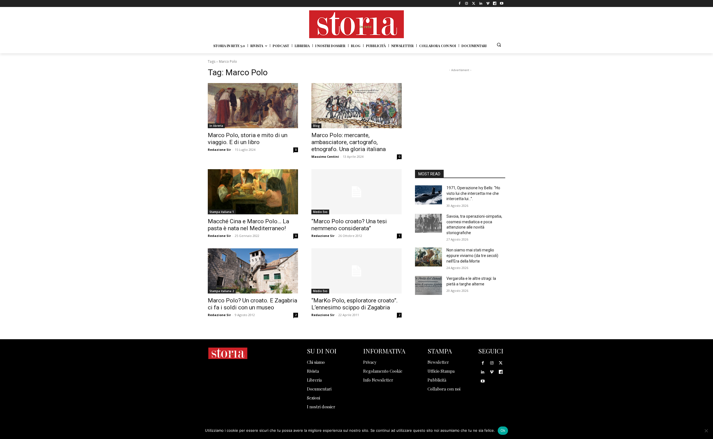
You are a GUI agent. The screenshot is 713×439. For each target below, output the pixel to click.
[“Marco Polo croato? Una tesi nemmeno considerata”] (356, 191)
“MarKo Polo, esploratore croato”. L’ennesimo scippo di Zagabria (354, 304)
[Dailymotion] (494, 3)
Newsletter (438, 362)
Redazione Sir (219, 149)
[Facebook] (459, 3)
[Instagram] (466, 3)
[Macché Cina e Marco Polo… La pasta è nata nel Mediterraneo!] (253, 191)
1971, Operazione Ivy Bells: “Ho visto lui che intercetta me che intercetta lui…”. (473, 193)
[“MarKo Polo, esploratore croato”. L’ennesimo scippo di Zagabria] (356, 271)
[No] (706, 430)
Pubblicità (437, 380)
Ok (503, 430)
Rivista (313, 371)
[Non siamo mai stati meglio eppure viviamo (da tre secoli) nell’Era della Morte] (428, 257)
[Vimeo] (487, 3)
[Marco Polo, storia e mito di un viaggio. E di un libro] (253, 105)
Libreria (314, 380)
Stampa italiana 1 (221, 212)
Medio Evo (320, 212)
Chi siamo (316, 362)
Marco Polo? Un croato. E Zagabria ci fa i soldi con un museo (252, 304)
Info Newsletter (378, 380)
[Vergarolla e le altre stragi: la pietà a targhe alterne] (428, 285)
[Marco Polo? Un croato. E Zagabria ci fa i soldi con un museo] (253, 271)
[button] (498, 44)
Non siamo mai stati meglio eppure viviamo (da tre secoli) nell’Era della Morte (472, 255)
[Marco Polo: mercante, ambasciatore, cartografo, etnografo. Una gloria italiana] (356, 105)
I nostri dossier (321, 406)
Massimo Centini (325, 156)
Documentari (319, 389)
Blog (316, 126)
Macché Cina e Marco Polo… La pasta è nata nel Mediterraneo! (248, 225)
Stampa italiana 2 (221, 291)
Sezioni (313, 398)
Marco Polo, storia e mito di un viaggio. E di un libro (247, 138)
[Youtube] (501, 3)
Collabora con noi (444, 389)
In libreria (216, 126)
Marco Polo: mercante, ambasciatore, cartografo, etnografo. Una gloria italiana (348, 142)
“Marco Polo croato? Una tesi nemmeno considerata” (349, 225)
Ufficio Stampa (441, 371)
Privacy (370, 362)
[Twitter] (473, 3)
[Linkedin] (480, 3)
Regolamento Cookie (382, 371)
